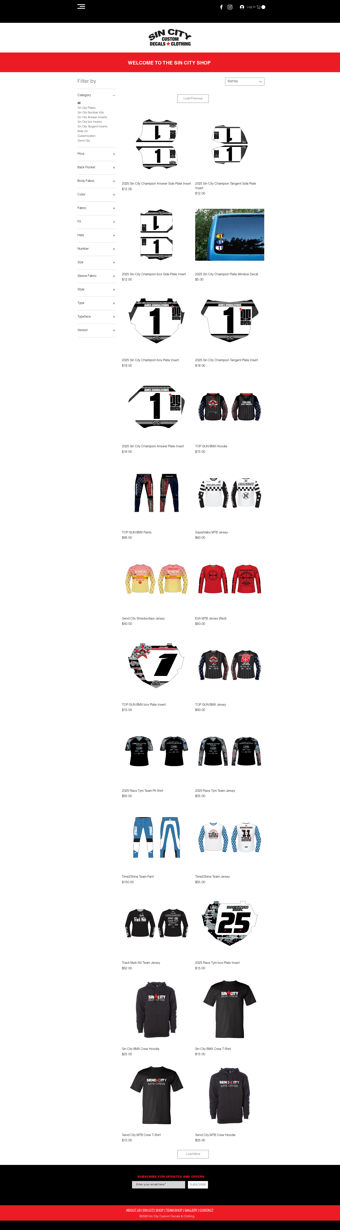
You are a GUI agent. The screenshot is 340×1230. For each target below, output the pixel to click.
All (79, 103)
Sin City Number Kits (91, 112)
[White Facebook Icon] (221, 7)
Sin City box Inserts (90, 122)
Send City (84, 141)
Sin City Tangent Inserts (92, 126)
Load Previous (193, 98)
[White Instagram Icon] (230, 7)
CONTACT (206, 1210)
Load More (193, 1154)
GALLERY (191, 1210)
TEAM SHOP (174, 1210)
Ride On (83, 131)
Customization (86, 136)
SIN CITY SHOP (153, 1210)
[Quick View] (156, 144)
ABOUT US (133, 1210)
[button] (81, 6)
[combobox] (244, 82)
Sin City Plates (87, 108)
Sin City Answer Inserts (92, 117)
